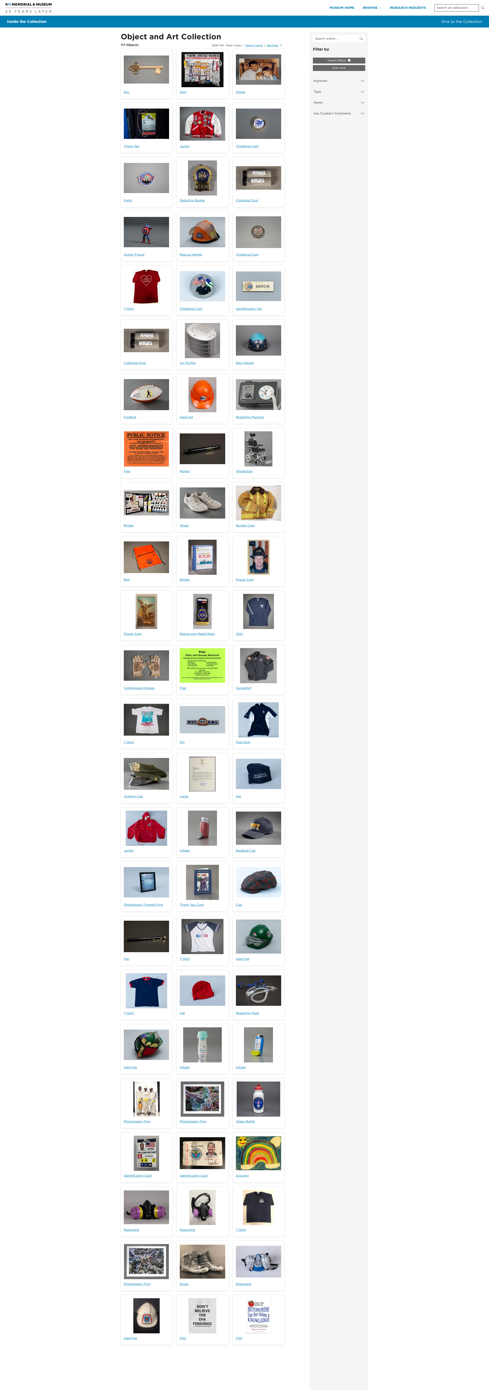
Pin (182, 742)
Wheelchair (244, 471)
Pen (127, 959)
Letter (184, 796)
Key (127, 92)
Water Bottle (245, 1121)
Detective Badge (192, 200)
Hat (238, 796)
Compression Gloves (139, 688)
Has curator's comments (332, 113)
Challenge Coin (247, 146)
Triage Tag (131, 146)
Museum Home (342, 8)
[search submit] (361, 38)
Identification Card (138, 1175)
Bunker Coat (245, 525)
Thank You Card (192, 905)
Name (318, 102)
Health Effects (337, 60)
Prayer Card (245, 579)
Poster (240, 92)
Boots (184, 1284)
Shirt (239, 634)
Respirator (131, 1230)
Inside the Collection (26, 21)
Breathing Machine (250, 417)
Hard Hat (186, 417)
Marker (185, 471)
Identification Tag (249, 309)
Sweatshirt (244, 688)
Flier (127, 471)
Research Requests (408, 8)
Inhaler (185, 850)
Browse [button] (370, 8)
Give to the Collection (461, 21)
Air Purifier (188, 363)
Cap (239, 905)
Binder (129, 525)
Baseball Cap (246, 850)
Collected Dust (247, 200)
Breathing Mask (247, 1013)
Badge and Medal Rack (197, 634)
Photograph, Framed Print (143, 905)
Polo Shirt (243, 742)
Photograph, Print (137, 1121)
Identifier (272, 45)
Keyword (320, 81)
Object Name (254, 45)
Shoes (184, 525)
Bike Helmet (245, 363)
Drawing (242, 1175)
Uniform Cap (133, 796)
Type (317, 91)
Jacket (184, 146)
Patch (128, 200)
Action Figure (134, 254)
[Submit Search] (483, 7)
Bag (127, 579)
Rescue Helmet (191, 254)
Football (130, 417)
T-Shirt (129, 309)
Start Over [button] (339, 67)
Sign (183, 92)
